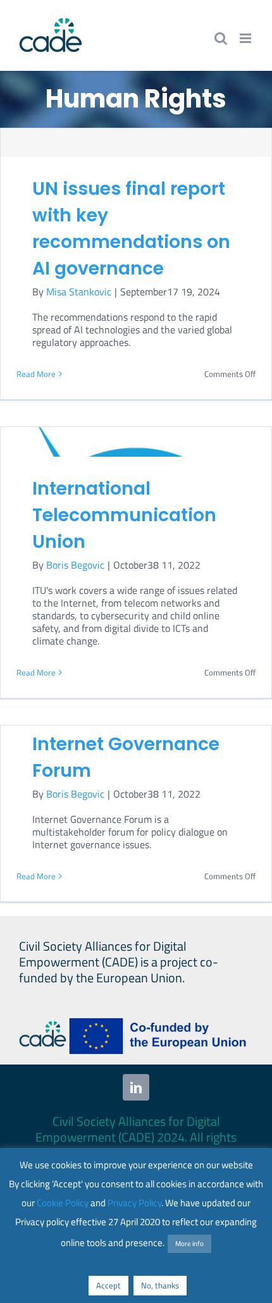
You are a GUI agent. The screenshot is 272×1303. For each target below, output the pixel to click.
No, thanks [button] (160, 1285)
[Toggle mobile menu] (246, 38)
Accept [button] (108, 1285)
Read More (36, 373)
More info (189, 1243)
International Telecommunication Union (124, 515)
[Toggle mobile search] (220, 38)
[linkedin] (136, 1087)
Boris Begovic (75, 564)
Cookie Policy (63, 1202)
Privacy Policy (134, 1202)
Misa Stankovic (78, 291)
